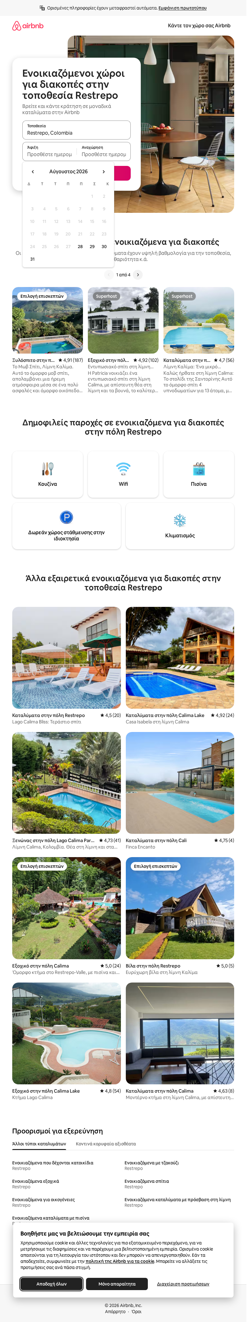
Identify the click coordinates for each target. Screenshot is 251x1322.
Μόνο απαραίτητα (116, 1284)
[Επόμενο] (138, 275)
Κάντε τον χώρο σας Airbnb (199, 25)
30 (104, 246)
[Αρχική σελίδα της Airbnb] (27, 25)
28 (80, 246)
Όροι (136, 1311)
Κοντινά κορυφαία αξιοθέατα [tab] (106, 1144)
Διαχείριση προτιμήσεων (183, 1284)
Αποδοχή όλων (51, 1284)
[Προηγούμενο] (109, 275)
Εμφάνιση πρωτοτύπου (183, 8)
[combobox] (76, 132)
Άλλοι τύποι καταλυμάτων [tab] (39, 1144)
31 (32, 259)
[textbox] (49, 154)
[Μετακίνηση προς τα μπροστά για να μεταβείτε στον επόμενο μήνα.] (103, 172)
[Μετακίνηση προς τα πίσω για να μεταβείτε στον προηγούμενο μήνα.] (33, 172)
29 (92, 246)
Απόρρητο (115, 1311)
